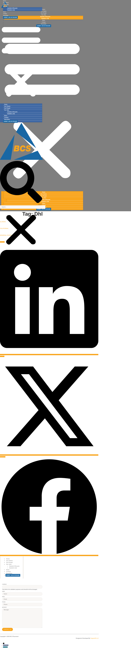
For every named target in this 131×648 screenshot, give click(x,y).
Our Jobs (5, 6)
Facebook (5, 645)
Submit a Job (11, 10)
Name (3, 591)
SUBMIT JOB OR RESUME (10, 17)
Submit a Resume (12, 8)
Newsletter (5, 15)
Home (5, 104)
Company (4, 584)
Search (40, 204)
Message (4, 607)
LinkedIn (5, 647)
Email (3, 596)
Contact (6, 117)
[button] (21, 60)
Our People (7, 108)
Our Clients (7, 106)
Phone (3, 601)
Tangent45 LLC (94, 638)
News (5, 115)
